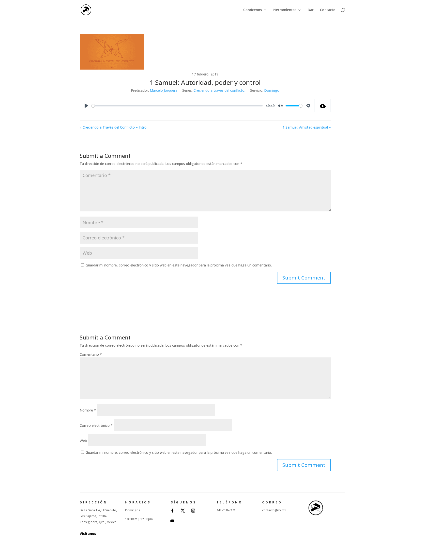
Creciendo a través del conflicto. (219, 90)
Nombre (88, 410)
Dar (311, 10)
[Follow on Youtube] (172, 521)
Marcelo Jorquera (163, 90)
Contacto (327, 10)
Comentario (91, 354)
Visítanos (88, 533)
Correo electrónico (96, 425)
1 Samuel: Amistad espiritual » (307, 127)
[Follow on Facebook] (172, 510)
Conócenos (252, 10)
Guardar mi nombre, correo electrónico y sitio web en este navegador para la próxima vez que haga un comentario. (179, 265)
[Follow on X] (183, 510)
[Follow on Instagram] (193, 510)
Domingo (271, 90)
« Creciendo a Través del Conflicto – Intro (113, 127)
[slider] (177, 105)
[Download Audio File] (323, 105)
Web (83, 440)
